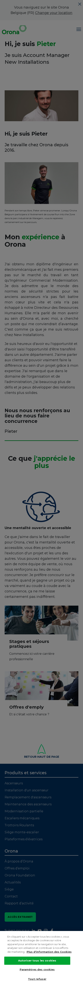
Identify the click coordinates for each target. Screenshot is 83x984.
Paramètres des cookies (37, 969)
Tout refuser (37, 979)
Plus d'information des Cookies (49, 951)
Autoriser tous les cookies (37, 960)
